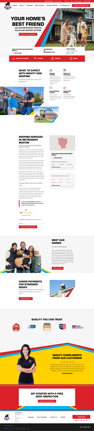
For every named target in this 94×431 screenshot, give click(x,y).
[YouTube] (86, 420)
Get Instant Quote (65, 5)
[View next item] (50, 334)
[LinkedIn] (84, 420)
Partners (67, 1)
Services (14, 5)
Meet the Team (58, 268)
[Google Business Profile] (76, 420)
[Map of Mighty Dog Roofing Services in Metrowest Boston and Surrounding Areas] (62, 142)
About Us (22, 5)
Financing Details (26, 298)
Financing (31, 417)
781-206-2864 (87, 1)
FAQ (72, 1)
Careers (62, 417)
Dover (68, 179)
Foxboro (68, 182)
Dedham (61, 179)
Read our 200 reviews (25, 215)
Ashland (53, 179)
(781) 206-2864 (18, 53)
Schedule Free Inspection (81, 5)
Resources (30, 5)
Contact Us (53, 417)
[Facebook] (78, 420)
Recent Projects (39, 5)
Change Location (58, 1)
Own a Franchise (78, 1)
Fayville (60, 182)
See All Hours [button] (70, 53)
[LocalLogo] (8, 5)
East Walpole (54, 182)
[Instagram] (81, 420)
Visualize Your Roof (52, 5)
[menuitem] (14, 5)
